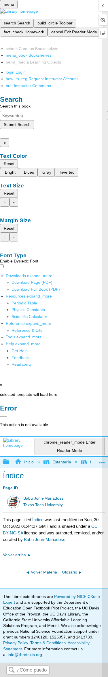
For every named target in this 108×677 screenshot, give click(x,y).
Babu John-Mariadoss (43, 498)
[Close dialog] (3, 416)
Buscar (11, 670)
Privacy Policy (15, 642)
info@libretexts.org (24, 654)
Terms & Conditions (48, 642)
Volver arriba (14, 555)
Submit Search (17, 124)
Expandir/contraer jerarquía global (9, 462)
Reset (9, 163)
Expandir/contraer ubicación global (102, 460)
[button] (21, 357)
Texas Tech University (43, 505)
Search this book (15, 106)
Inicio (29, 462)
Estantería (61, 462)
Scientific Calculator (29, 316)
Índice (37, 519)
